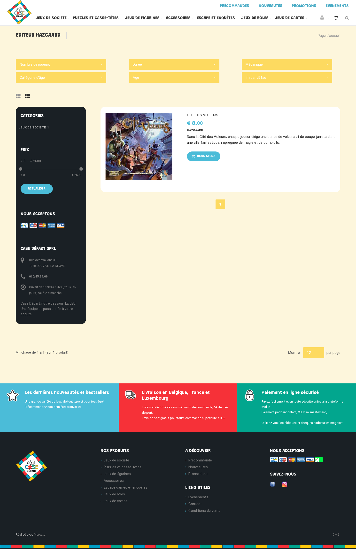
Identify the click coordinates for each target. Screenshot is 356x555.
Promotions (198, 474)
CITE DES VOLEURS (202, 115)
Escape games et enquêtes (125, 487)
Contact (195, 504)
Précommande (200, 460)
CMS (336, 534)
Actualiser (37, 188)
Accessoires (178, 18)
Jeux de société (51, 18)
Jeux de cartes (289, 18)
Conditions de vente (204, 510)
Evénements (198, 497)
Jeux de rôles (255, 18)
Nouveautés (198, 467)
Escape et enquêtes (216, 18)
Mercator (40, 534)
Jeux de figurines (142, 18)
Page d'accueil (329, 36)
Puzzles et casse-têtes (96, 18)
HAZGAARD (195, 130)
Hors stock (206, 156)
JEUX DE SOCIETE (32, 127)
